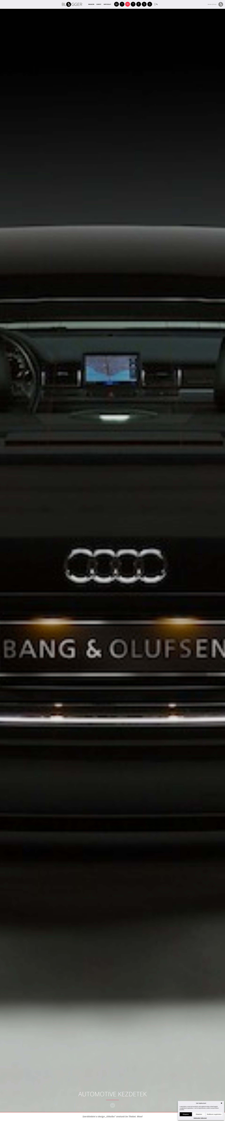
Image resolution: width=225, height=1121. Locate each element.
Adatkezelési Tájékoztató (200, 1118)
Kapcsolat (107, 4)
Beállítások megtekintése (214, 1114)
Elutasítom (199, 1114)
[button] (221, 1103)
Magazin (91, 4)
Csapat (98, 4)
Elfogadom (186, 1114)
